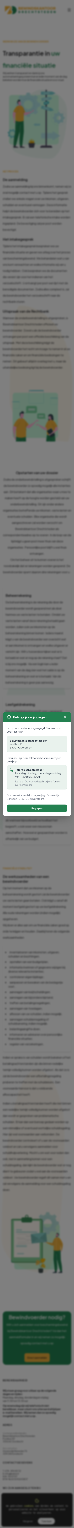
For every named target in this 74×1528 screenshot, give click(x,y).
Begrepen (37, 808)
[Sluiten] (65, 717)
